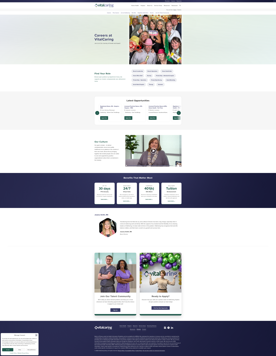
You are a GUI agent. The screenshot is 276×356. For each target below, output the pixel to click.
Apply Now (104, 118)
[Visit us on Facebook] (168, 328)
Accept (7, 349)
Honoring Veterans (151, 326)
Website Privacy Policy (23, 353)
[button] (36, 335)
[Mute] (180, 165)
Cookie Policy (13, 353)
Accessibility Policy (130, 350)
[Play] (126, 165)
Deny (19, 349)
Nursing (149, 75)
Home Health (123, 326)
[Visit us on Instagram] (165, 328)
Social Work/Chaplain (138, 84)
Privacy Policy (121, 350)
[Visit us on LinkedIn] (172, 328)
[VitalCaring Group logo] (104, 5)
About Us (135, 326)
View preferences (31, 349)
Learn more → (104, 199)
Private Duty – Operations (139, 80)
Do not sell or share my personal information (154, 350)
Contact (144, 329)
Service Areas (142, 326)
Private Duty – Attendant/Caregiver (165, 75)
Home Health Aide (167, 71)
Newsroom (132, 329)
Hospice (129, 326)
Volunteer (160, 84)
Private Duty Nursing (156, 80)
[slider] (150, 165)
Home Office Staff (137, 75)
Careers (139, 329)
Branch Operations (152, 71)
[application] (153, 151)
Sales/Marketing (171, 80)
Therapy (151, 84)
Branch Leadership (138, 71)
